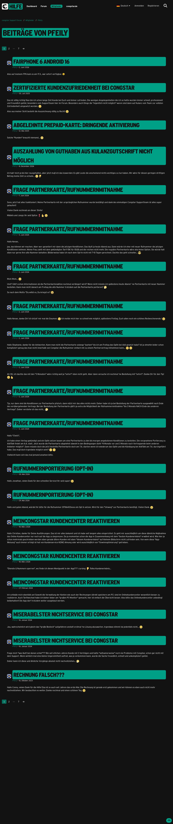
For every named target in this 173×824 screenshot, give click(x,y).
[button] (124, 6)
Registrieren (153, 5)
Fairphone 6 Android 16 (41, 61)
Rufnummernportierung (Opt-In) (53, 468)
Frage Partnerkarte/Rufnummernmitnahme (68, 189)
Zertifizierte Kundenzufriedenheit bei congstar (73, 87)
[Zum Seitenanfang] (169, 820)
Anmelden (139, 5)
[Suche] (165, 6)
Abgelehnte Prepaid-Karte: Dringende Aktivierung (76, 125)
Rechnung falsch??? (38, 674)
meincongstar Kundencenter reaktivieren (66, 521)
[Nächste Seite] (23, 49)
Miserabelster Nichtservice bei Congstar (65, 614)
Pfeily (14, 67)
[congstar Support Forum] (12, 6)
